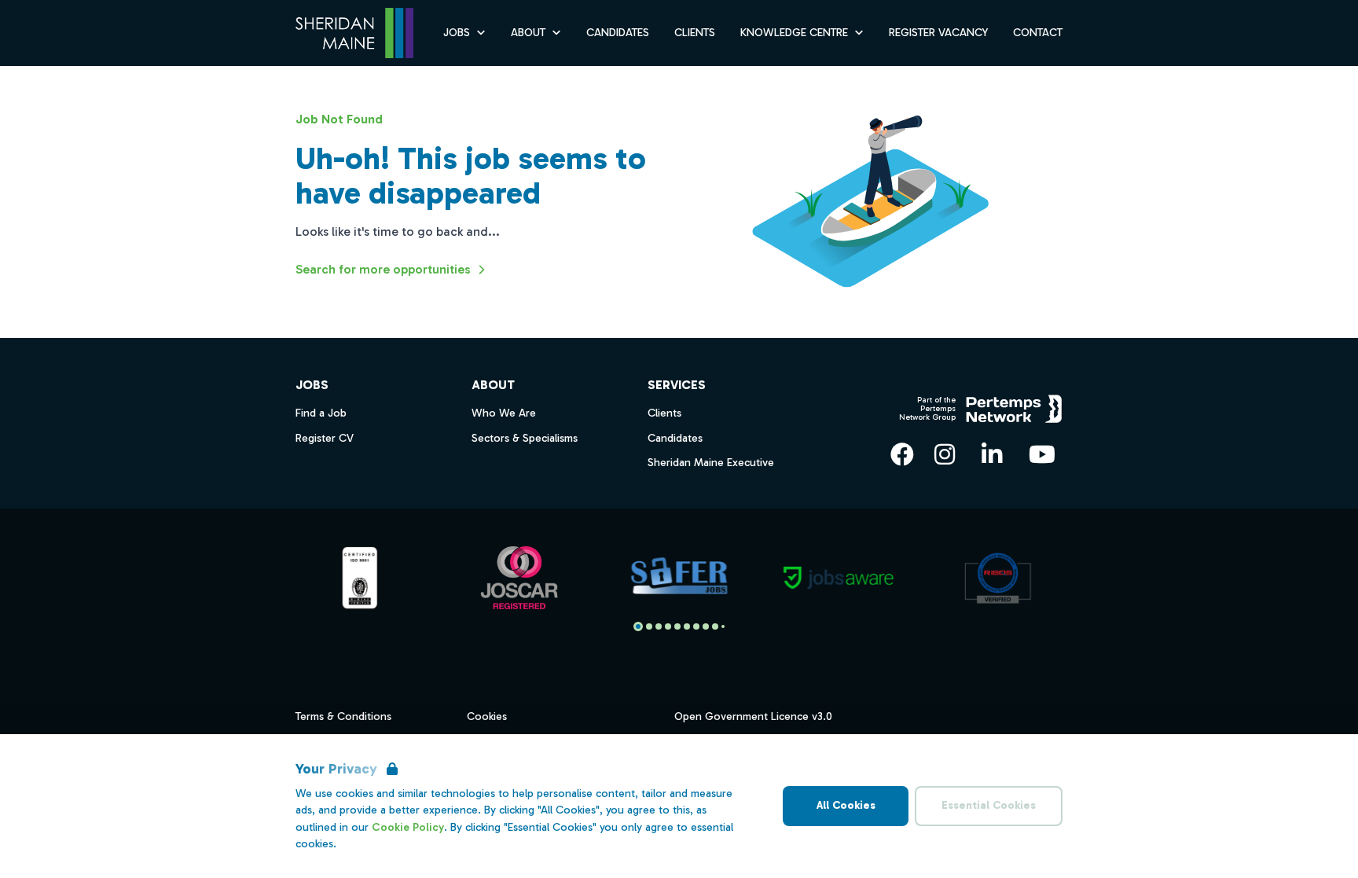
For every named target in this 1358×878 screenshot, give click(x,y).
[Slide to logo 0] (638, 626)
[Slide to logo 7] (706, 626)
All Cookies (846, 805)
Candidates (617, 32)
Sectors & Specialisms (525, 438)
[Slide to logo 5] (687, 626)
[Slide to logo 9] (723, 626)
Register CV (324, 438)
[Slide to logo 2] (658, 626)
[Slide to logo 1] (649, 626)
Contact (1038, 32)
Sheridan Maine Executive (711, 462)
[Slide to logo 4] (677, 626)
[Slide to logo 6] (696, 626)
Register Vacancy (938, 32)
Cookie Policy (408, 827)
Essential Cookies (988, 805)
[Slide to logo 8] (715, 626)
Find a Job (321, 413)
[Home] (354, 33)
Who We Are (504, 413)
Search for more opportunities (383, 269)
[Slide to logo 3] (668, 626)
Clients (694, 32)
